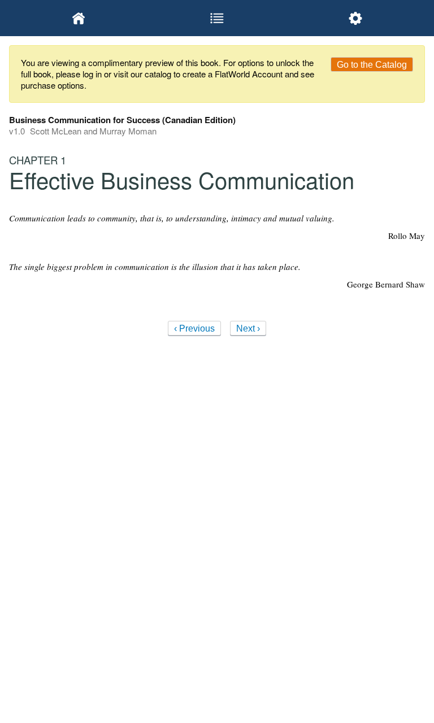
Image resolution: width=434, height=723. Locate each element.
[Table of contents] (216, 18)
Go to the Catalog (372, 64)
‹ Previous (194, 328)
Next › (248, 328)
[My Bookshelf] (78, 18)
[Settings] (356, 18)
